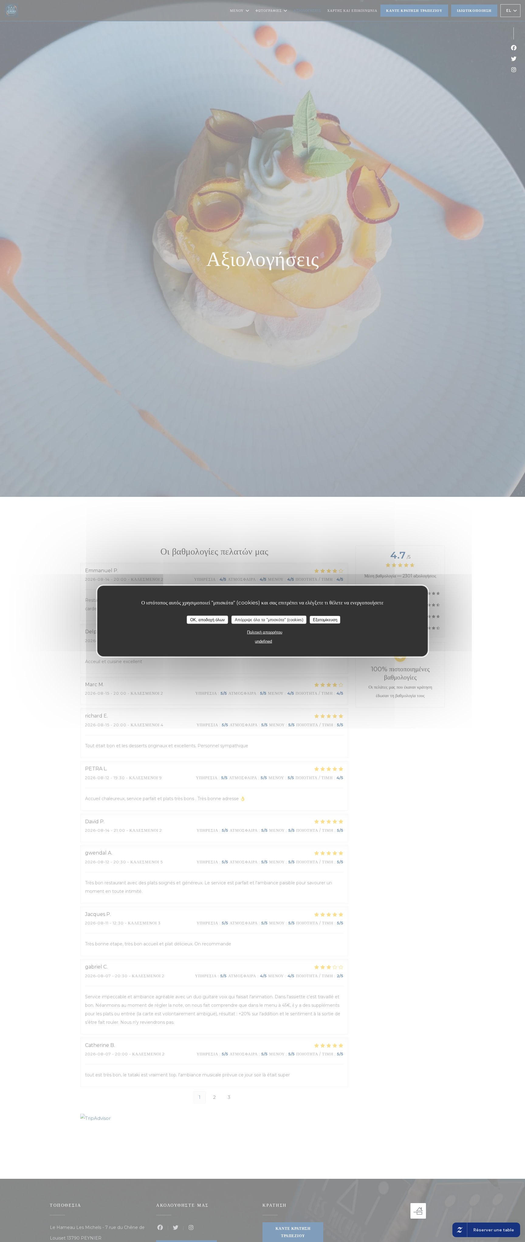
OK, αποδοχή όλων (207, 619)
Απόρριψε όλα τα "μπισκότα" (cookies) (269, 619)
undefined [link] (263, 641)
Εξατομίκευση (325, 619)
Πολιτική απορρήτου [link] (264, 632)
